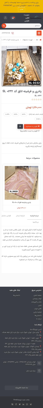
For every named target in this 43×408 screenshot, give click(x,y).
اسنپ (21, 9)
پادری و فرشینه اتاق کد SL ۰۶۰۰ (21, 202)
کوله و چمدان (37, 298)
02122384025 (6, 33)
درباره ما (38, 319)
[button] (13, 18)
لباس (39, 305)
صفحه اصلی (37, 295)
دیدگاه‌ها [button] (36, 222)
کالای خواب (37, 308)
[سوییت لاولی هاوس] (35, 17)
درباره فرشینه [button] (34, 215)
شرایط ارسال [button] (20, 215)
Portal (16, 400)
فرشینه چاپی (37, 312)
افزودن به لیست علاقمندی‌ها (29, 131)
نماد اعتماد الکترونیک (21, 388)
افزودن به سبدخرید (32, 126)
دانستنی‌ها (38, 315)
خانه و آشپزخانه (36, 302)
